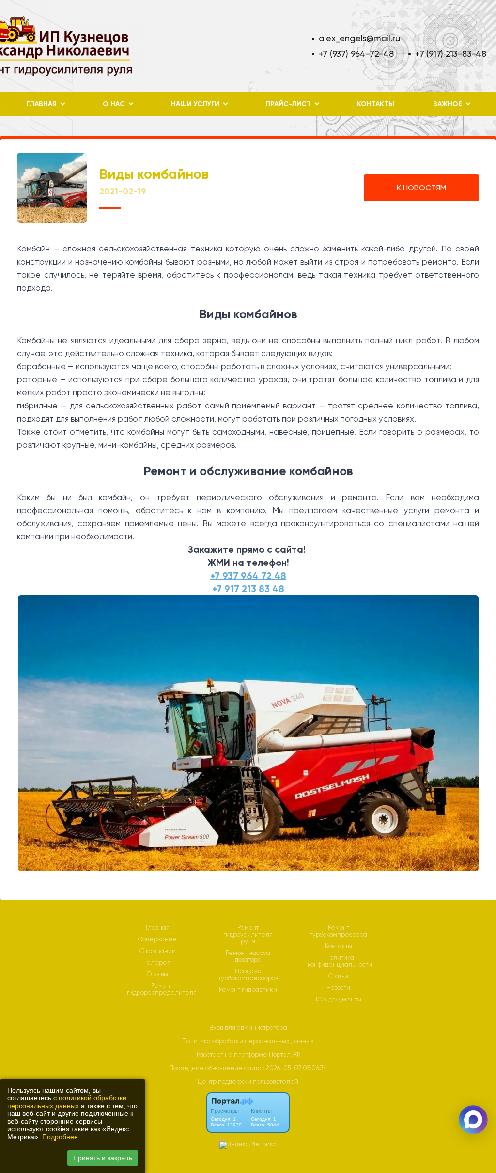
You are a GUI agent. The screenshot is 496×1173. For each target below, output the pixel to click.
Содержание (157, 939)
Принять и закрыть (102, 1158)
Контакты (375, 104)
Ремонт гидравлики (248, 989)
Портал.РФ (284, 1054)
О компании (158, 951)
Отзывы (157, 974)
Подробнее (60, 1137)
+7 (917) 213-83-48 (450, 53)
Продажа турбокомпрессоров (248, 975)
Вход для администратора (248, 1027)
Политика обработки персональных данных (248, 1041)
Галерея (157, 962)
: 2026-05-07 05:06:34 (295, 1068)
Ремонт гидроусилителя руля (248, 934)
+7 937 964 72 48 (248, 575)
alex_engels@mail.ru (359, 38)
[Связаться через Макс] (473, 1119)
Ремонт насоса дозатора (248, 956)
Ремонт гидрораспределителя (162, 989)
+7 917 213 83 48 (248, 588)
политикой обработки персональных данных (66, 1102)
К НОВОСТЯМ (421, 187)
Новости (338, 988)
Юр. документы (338, 999)
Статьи (338, 976)
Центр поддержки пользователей (248, 1081)
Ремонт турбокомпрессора (338, 931)
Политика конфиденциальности (340, 961)
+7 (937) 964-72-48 (356, 53)
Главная (158, 927)
